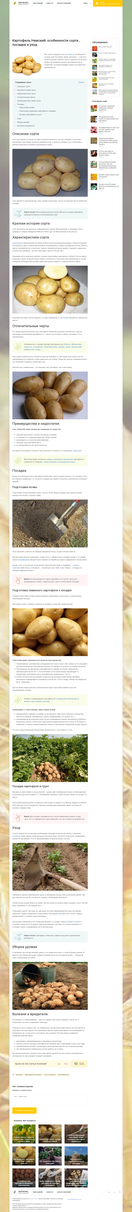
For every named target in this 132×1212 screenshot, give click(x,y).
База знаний (38, 3)
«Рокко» (66, 344)
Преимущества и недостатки (29, 101)
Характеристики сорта (26, 94)
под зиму (45, 701)
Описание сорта (23, 86)
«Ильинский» (76, 347)
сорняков (16, 836)
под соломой (36, 701)
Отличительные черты (26, 97)
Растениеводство (63, 1074)
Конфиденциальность (74, 1199)
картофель (69, 54)
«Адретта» (28, 347)
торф (62, 568)
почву (36, 565)
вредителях (68, 459)
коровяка (62, 914)
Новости (49, 3)
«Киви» (38, 349)
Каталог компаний (64, 3)
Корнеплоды (17, 243)
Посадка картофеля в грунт (30, 114)
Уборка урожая (23, 122)
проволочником (50, 462)
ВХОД (86, 3)
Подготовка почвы (26, 107)
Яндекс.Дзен (33, 1198)
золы (47, 557)
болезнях (58, 459)
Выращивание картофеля (33, 1074)
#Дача (110, 3)
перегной (16, 568)
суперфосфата (23, 560)
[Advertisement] (66, 21)
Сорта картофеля (50, 1074)
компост (76, 565)
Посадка (20, 104)
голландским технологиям (66, 699)
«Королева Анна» (50, 347)
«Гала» (67, 347)
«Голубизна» (38, 347)
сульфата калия (72, 922)
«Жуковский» (76, 344)
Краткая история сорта (26, 90)
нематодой (77, 451)
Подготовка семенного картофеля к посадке (37, 111)
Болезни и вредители (26, 126)
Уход (19, 119)
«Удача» (61, 347)
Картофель (19, 1074)
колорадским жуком (67, 462)
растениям (64, 318)
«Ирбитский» (29, 349)
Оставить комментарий (24, 1110)
